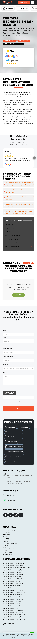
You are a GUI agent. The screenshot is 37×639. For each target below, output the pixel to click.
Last (4, 346)
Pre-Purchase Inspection (12, 241)
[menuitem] (31, 2)
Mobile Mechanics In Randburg (13, 601)
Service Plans (9, 8)
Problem (6, 375)
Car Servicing (24, 8)
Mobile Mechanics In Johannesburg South (16, 570)
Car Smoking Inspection (12, 248)
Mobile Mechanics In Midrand (12, 581)
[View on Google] (8, 166)
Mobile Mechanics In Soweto (12, 603)
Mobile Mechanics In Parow (11, 605)
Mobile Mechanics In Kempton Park (14, 594)
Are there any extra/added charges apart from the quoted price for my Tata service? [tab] (20, 186)
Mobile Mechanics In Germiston (13, 592)
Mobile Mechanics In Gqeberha (13, 567)
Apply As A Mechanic (10, 532)
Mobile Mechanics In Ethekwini (13, 576)
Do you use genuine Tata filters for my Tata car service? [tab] (20, 207)
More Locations (9, 625)
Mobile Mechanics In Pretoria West (14, 621)
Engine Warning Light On (12, 230)
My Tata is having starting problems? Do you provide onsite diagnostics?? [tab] (19, 214)
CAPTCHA (6, 392)
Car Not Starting (9, 226)
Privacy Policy (7, 554)
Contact (5, 548)
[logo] (8, 2)
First (4, 339)
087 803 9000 (11, 497)
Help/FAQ (6, 541)
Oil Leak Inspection (10, 234)
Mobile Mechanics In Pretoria (12, 579)
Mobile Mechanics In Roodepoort (13, 599)
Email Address (8, 358)
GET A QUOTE (24, 2)
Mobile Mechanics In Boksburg (13, 590)
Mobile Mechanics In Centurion (13, 585)
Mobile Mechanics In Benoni (12, 588)
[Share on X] (10, 517)
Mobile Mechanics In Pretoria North (14, 619)
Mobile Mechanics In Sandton (12, 583)
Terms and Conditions (10, 545)
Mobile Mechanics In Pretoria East (14, 617)
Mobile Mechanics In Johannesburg (14, 565)
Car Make (6, 367)
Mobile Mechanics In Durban (12, 574)
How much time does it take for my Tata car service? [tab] (19, 193)
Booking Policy (7, 557)
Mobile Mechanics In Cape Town (13, 572)
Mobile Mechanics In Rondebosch (13, 608)
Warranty (6, 543)
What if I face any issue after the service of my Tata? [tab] (20, 200)
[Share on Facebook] (5, 517)
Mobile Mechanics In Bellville (12, 610)
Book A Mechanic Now (10, 550)
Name (5, 332)
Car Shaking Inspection (11, 245)
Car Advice (6, 534)
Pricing (5, 539)
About (5, 552)
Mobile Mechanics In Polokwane (13, 612)
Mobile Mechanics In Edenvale (12, 597)
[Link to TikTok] (20, 517)
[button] (2, 159)
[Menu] (31, 2)
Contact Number (8, 350)
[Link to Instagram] (15, 517)
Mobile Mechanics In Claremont (13, 614)
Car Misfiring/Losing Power (13, 237)
